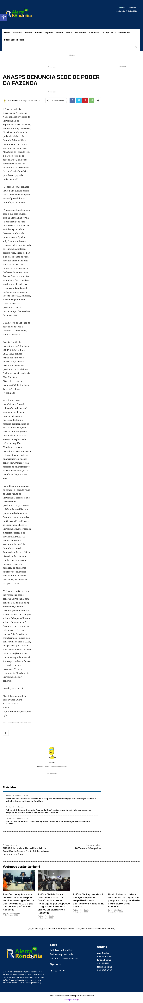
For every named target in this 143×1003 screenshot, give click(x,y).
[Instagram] (56, 970)
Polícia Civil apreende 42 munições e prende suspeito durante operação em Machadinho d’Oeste (48, 822)
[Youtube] (64, 970)
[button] (3, 17)
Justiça (8, 795)
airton (15, 100)
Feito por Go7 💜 (72, 1000)
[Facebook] (72, 100)
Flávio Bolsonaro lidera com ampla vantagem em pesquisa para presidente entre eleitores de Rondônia (124, 900)
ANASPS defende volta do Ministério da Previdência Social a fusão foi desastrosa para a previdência (26, 851)
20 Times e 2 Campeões (88, 848)
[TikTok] (60, 970)
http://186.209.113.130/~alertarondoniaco (52, 766)
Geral (110, 910)
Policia (8, 807)
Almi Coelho (15, 913)
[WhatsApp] (91, 100)
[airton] (5, 100)
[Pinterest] (85, 100)
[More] (98, 100)
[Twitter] (79, 100)
